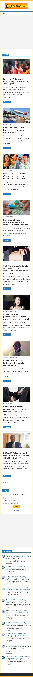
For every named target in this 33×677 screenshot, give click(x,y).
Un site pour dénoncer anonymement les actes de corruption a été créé (15, 409)
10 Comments (14, 357)
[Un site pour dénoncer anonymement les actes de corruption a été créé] (16, 394)
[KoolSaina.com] (3, 14)
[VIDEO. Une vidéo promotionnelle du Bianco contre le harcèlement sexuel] (16, 302)
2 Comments (14, 263)
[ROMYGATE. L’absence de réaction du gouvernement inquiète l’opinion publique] (16, 161)
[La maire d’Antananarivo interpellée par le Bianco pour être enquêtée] (16, 66)
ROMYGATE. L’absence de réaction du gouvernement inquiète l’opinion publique (15, 176)
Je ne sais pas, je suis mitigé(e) (12, 503)
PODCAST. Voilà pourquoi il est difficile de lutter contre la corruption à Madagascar (16, 455)
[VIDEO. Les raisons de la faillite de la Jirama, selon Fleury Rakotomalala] (16, 348)
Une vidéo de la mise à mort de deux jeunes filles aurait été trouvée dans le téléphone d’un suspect (18, 556)
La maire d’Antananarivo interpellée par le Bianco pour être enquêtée (16, 81)
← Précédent (5, 482)
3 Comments (14, 216)
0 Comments (14, 76)
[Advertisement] (16, 32)
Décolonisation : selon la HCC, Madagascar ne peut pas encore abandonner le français (18, 578)
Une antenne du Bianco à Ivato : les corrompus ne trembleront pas (14, 130)
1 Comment (13, 170)
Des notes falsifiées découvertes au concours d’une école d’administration (15, 222)
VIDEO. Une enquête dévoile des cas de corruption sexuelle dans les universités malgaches (15, 269)
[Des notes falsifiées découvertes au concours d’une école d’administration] (16, 207)
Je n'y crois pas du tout (10, 500)
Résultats (16, 510)
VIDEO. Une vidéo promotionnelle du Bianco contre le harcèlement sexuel (16, 316)
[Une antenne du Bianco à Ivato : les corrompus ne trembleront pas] (16, 115)
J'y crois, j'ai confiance (10, 498)
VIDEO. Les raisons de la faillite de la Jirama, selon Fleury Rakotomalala (14, 363)
